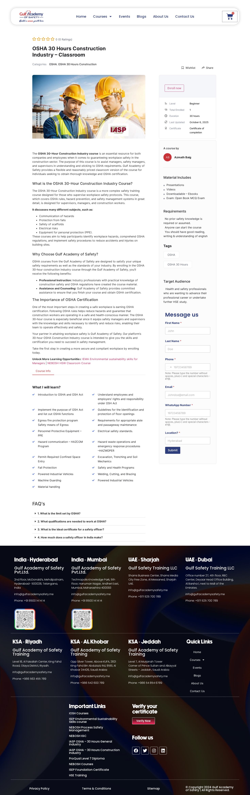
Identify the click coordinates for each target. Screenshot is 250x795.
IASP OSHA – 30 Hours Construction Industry (94, 751)
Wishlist (190, 67)
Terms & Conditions (96, 789)
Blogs (141, 16)
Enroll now (174, 88)
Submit (173, 450)
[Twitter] (145, 750)
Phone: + (18, 679)
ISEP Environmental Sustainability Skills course (93, 720)
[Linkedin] (163, 750)
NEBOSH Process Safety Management (86, 728)
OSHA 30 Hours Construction (77, 64)
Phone (170, 359)
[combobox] (169, 367)
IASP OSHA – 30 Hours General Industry (90, 742)
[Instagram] (154, 750)
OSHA (53, 64)
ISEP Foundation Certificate (89, 770)
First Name (173, 323)
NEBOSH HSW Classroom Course (68, 363)
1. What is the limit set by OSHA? (59, 513)
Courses (100, 16)
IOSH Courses (78, 713)
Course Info (43, 371)
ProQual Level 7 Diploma (87, 758)
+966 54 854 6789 (150, 683)
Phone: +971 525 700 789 (144, 597)
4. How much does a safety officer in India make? (70, 537)
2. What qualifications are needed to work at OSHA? (72, 521)
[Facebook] (136, 750)
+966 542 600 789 (92, 683)
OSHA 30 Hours (178, 264)
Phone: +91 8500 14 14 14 (29, 601)
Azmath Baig (182, 157)
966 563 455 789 (35, 679)
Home (81, 16)
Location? (172, 432)
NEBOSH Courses (81, 764)
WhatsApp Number (179, 405)
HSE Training (78, 775)
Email (169, 387)
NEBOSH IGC (77, 736)
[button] (88, 513)
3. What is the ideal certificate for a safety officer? (71, 529)
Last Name (173, 341)
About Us (160, 16)
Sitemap (153, 789)
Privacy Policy (39, 789)
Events (124, 16)
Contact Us (184, 16)
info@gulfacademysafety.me (34, 594)
